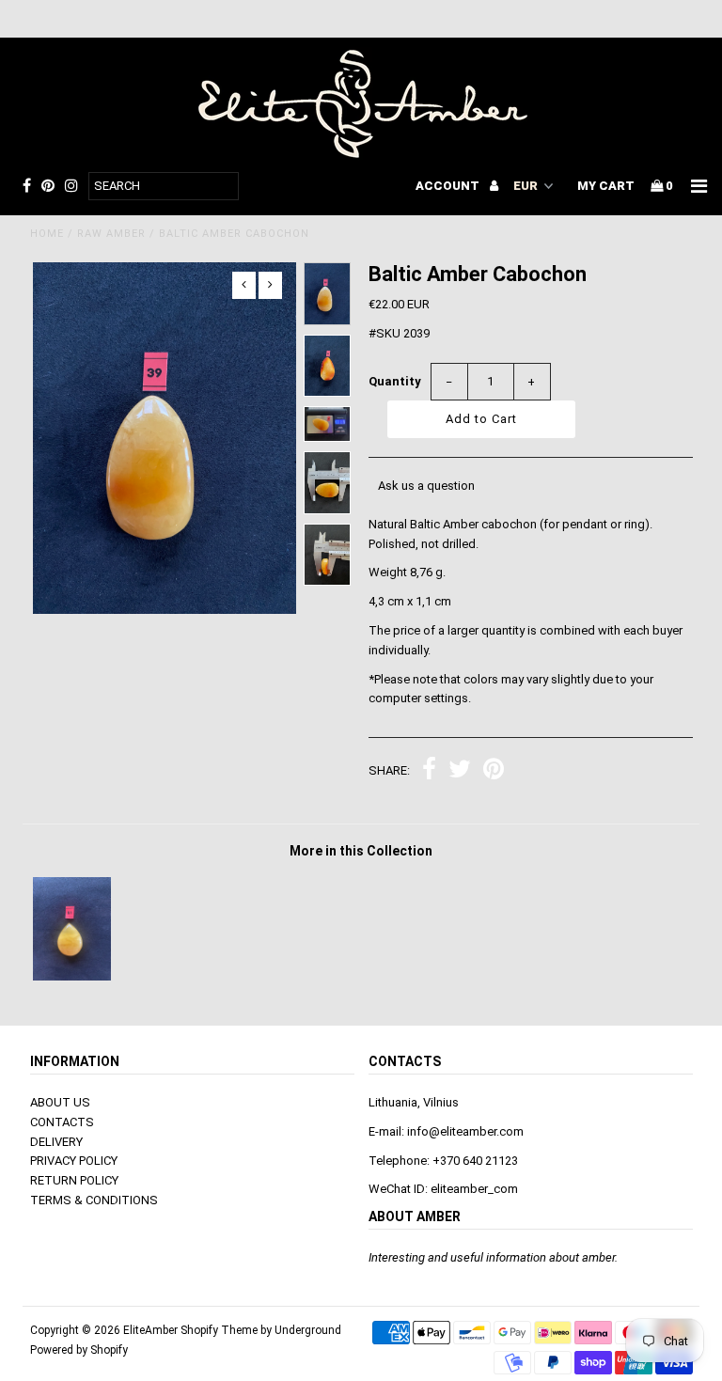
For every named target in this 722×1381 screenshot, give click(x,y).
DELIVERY (56, 1142)
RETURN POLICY (74, 1180)
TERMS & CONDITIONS (94, 1200)
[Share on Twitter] (459, 771)
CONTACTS (62, 1122)
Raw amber (111, 234)
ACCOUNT (449, 186)
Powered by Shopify (79, 1350)
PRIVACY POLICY (74, 1160)
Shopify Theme (219, 1330)
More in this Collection (361, 850)
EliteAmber (150, 1330)
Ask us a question (426, 486)
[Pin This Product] (493, 771)
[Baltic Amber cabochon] (72, 976)
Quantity (395, 381)
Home (47, 234)
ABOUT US (60, 1102)
